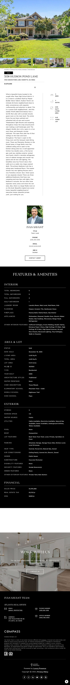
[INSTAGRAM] (28, 677)
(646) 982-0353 (44, 617)
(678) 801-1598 (35, 239)
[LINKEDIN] (33, 677)
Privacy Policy (42, 672)
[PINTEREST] (41, 677)
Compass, (43, 640)
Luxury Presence (39, 668)
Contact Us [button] (35, 571)
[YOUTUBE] (37, 677)
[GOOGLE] (45, 677)
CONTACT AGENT (35, 258)
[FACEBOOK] (24, 677)
